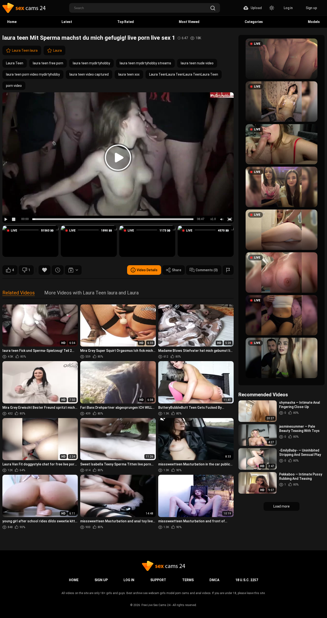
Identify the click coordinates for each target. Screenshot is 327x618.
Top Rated (125, 22)
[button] (30, 241)
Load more (281, 506)
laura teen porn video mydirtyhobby (33, 74)
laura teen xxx (129, 74)
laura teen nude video (197, 63)
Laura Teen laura (25, 50)
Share (176, 270)
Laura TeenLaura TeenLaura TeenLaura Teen (183, 74)
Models (314, 22)
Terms (188, 580)
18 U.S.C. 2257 (246, 580)
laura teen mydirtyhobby (91, 63)
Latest (67, 22)
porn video (14, 86)
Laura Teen (14, 63)
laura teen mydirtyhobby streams (145, 63)
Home (12, 22)
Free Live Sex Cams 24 (155, 605)
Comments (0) (207, 270)
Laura (57, 50)
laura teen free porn (48, 63)
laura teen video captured (89, 74)
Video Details (147, 270)
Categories (254, 22)
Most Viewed (189, 22)
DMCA (214, 580)
